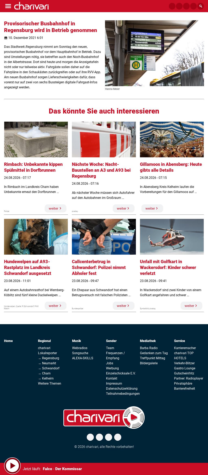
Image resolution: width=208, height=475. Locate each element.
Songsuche (80, 353)
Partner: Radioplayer (188, 378)
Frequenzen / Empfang (115, 355)
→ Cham (44, 373)
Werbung (112, 368)
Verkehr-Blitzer (184, 363)
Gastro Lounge (184, 368)
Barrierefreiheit (184, 388)
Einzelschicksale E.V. (120, 373)
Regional (44, 341)
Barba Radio (149, 348)
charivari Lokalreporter (47, 350)
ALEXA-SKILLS (82, 358)
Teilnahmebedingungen (123, 394)
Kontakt (111, 378)
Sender (111, 341)
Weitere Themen (49, 383)
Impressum (114, 383)
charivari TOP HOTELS (184, 355)
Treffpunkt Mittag (152, 358)
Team (110, 348)
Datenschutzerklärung (122, 388)
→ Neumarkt (47, 363)
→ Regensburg (48, 358)
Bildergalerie (149, 363)
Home (8, 341)
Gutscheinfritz (184, 373)
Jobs (109, 363)
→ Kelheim (46, 378)
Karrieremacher (185, 348)
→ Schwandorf (49, 368)
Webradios (79, 348)
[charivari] (31, 6)
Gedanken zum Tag (154, 353)
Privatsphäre (183, 383)
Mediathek (148, 341)
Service (179, 341)
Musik (76, 341)
